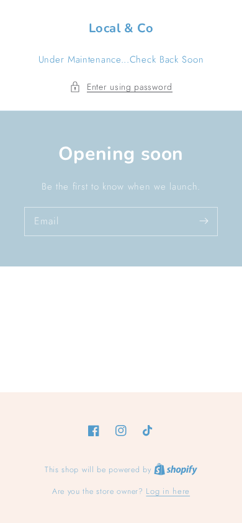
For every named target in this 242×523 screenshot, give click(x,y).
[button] (121, 87)
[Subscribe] (203, 221)
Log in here (168, 491)
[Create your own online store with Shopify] (175, 469)
